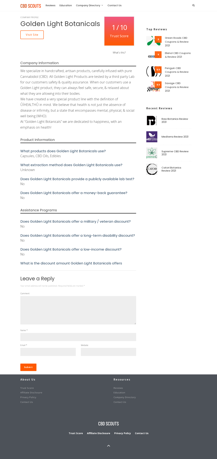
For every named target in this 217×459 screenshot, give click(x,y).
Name (24, 330)
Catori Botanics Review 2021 (171, 169)
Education (66, 5)
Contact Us (114, 5)
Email (23, 345)
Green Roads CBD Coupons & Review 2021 (177, 41)
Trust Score (27, 387)
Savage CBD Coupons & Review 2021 (177, 87)
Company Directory (88, 5)
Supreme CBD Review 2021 (175, 153)
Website (84, 345)
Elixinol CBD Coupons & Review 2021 (178, 55)
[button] (32, 34)
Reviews (50, 5)
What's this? (119, 52)
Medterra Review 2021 (175, 136)
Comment (24, 293)
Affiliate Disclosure (31, 392)
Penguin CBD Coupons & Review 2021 (177, 71)
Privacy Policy (28, 397)
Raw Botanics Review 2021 (175, 120)
